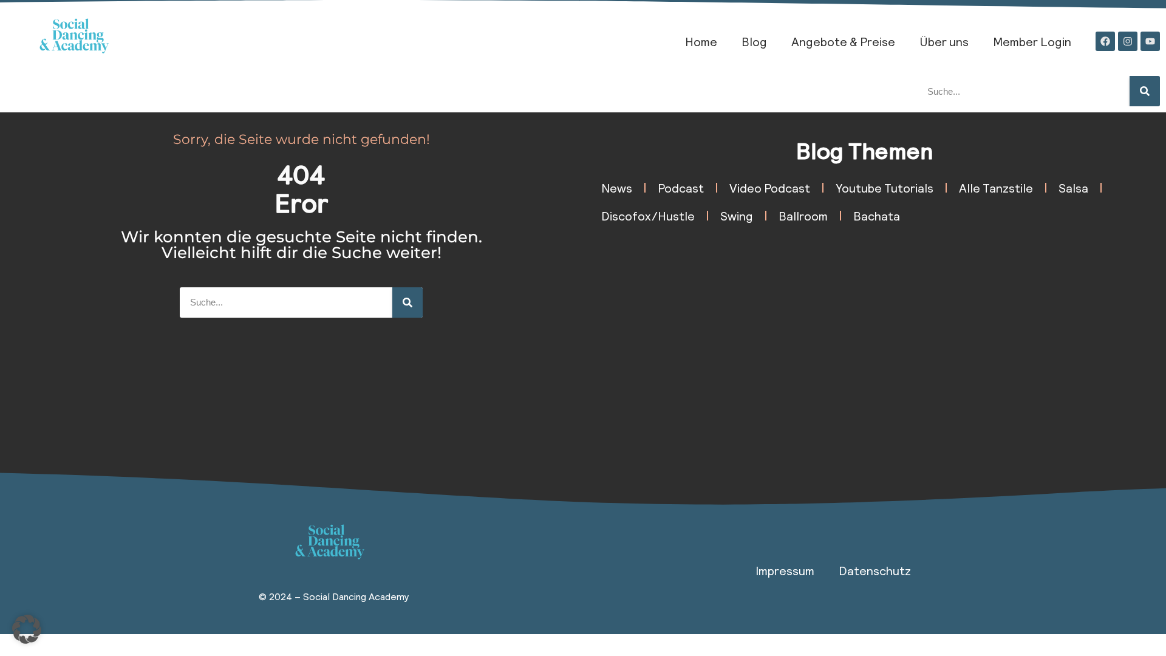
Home (701, 41)
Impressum (784, 570)
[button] (26, 629)
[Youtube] (1150, 41)
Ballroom (803, 215)
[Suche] (1145, 91)
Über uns (944, 41)
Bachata (876, 215)
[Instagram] (1127, 41)
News (616, 187)
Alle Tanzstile (996, 187)
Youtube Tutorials (884, 187)
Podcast (681, 187)
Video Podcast (769, 187)
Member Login (1032, 41)
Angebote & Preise (843, 41)
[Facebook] (1105, 41)
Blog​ (754, 41)
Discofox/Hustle (648, 215)
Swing (736, 215)
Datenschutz (875, 570)
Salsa (1073, 187)
